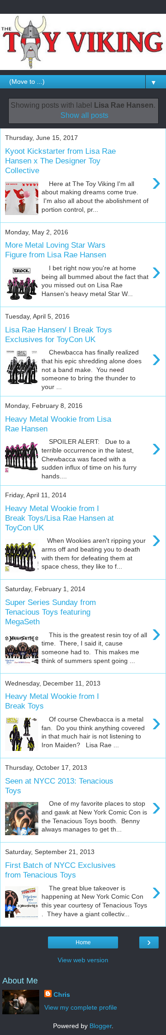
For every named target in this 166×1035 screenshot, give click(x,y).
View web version (83, 960)
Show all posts (84, 115)
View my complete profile (80, 1007)
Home (83, 942)
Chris (61, 994)
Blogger (100, 1025)
